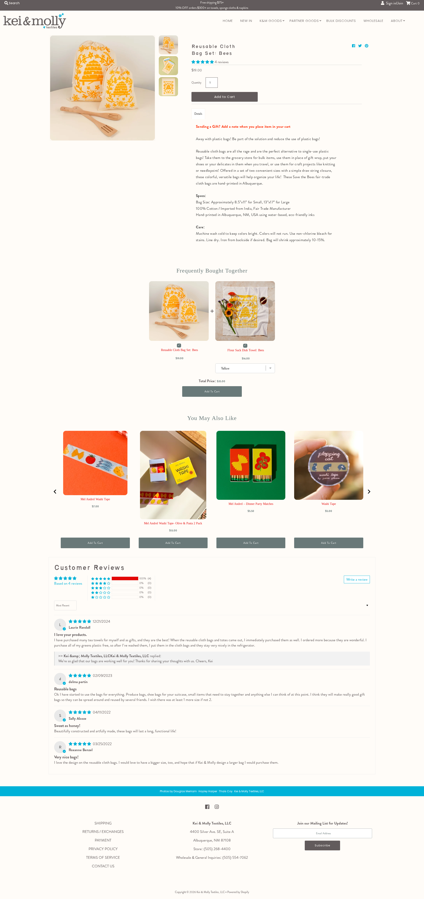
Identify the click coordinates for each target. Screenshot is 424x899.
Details (198, 114)
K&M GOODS (271, 20)
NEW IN (246, 20)
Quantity (196, 82)
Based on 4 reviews (68, 583)
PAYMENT (103, 840)
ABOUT (397, 20)
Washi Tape (329, 504)
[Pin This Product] (366, 45)
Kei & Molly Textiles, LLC (211, 892)
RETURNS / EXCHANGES (103, 831)
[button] (203, 62)
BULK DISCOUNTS (341, 20)
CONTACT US (103, 866)
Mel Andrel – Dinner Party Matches (251, 504)
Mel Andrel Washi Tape (95, 499)
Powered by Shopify (238, 892)
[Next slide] (368, 491)
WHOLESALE (373, 20)
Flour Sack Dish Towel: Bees (245, 350)
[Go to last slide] (55, 491)
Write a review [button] (356, 579)
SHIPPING (103, 823)
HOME (228, 20)
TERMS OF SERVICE (103, 857)
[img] (80, 621)
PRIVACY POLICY (103, 848)
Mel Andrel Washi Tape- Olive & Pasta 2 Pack (173, 523)
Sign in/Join (393, 3)
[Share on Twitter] (360, 45)
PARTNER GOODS (304, 20)
